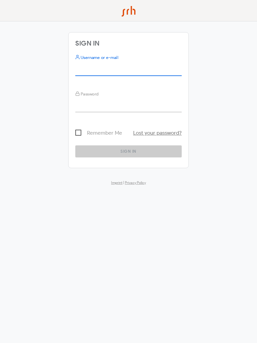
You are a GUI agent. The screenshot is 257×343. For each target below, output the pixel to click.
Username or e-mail (99, 57)
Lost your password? (157, 133)
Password (89, 93)
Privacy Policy (135, 182)
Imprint (116, 182)
